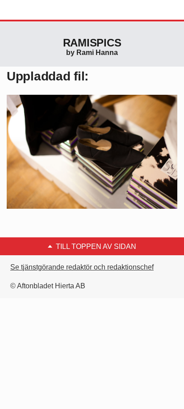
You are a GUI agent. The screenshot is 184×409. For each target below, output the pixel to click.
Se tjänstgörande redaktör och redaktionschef (82, 267)
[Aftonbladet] (40, 10)
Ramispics (92, 43)
